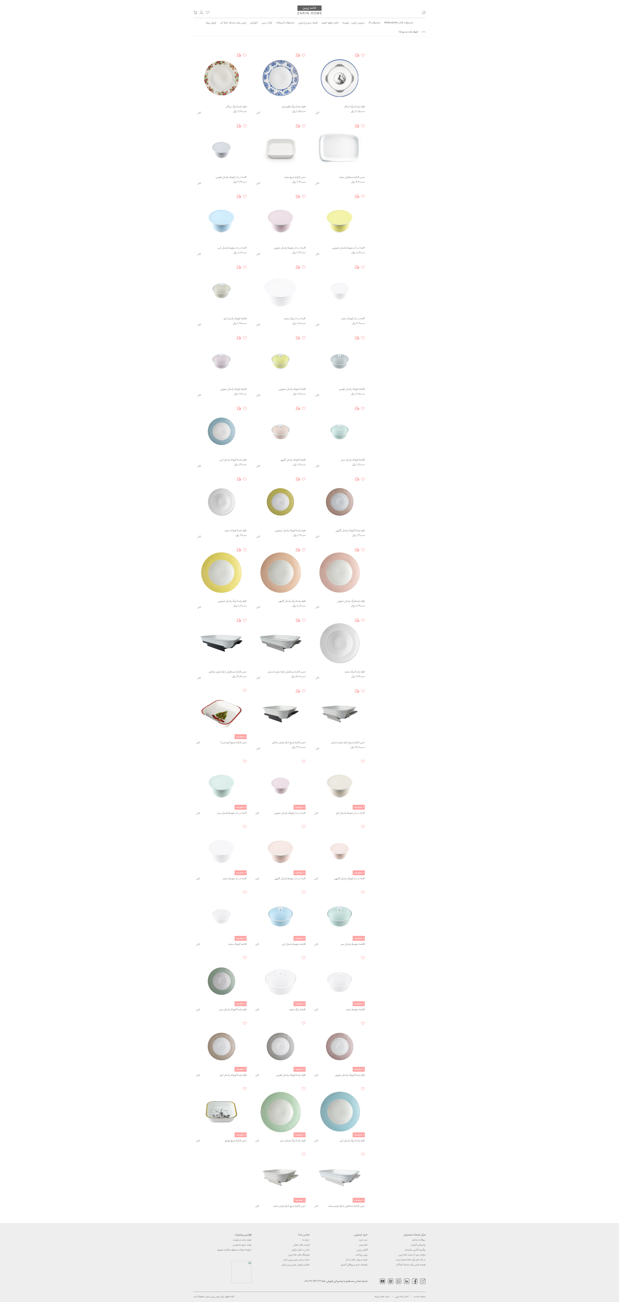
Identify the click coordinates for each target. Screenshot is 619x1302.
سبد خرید (363, 1240)
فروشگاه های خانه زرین (299, 1255)
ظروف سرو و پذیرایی (308, 23)
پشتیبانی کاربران (418, 1245)
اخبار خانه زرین (401, 1297)
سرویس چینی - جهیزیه (353, 23)
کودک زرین (267, 23)
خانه (424, 32)
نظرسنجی (363, 1245)
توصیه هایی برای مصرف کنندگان (411, 1265)
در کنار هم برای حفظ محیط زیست (411, 1260)
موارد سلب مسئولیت (242, 1240)
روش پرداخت (362, 1255)
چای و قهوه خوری (330, 23)
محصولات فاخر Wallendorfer (398, 23)
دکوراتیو (254, 23)
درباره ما (306, 1240)
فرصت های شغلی (301, 1245)
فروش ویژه (211, 23)
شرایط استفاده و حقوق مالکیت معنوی (234, 1250)
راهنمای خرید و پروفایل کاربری (354, 1265)
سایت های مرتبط (382, 1297)
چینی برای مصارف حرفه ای (233, 23)
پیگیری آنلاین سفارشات (415, 1250)
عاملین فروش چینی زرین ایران (295, 1265)
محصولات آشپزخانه (285, 23)
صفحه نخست (419, 1297)
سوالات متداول (419, 1240)
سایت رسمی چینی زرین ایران (296, 1260)
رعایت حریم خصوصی (242, 1245)
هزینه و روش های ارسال (356, 1260)
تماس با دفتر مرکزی (301, 1250)
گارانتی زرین (362, 1250)
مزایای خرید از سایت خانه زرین (412, 1255)
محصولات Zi (374, 23)
